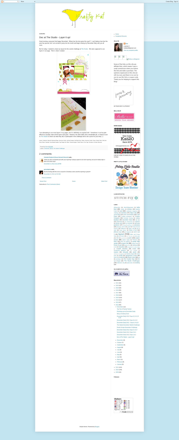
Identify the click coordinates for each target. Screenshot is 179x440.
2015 (117, 297)
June (118, 352)
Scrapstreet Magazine (120, 250)
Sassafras (121, 247)
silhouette (125, 252)
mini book (121, 236)
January (119, 364)
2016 (117, 295)
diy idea (138, 219)
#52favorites (117, 207)
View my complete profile (131, 50)
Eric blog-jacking (128, 221)
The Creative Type (129, 259)
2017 (117, 292)
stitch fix (116, 257)
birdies (122, 209)
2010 (117, 369)
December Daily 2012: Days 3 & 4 (126, 332)
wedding (137, 262)
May (118, 354)
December (120, 307)
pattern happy (126, 239)
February (120, 362)
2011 (117, 367)
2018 (117, 290)
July (118, 349)
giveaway (137, 225)
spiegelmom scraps (131, 255)
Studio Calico (131, 257)
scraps (134, 248)
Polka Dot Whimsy (125, 241)
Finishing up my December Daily (126, 311)
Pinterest (134, 239)
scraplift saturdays (122, 248)
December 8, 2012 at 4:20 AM (52, 174)
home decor (123, 230)
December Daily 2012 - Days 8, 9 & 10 (127, 322)
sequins (116, 252)
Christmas (46, 148)
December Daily (127, 220)
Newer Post (43, 181)
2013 (117, 302)
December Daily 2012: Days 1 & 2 (126, 334)
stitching (122, 257)
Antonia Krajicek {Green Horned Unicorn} (56, 157)
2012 (117, 305)
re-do (115, 247)
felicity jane (119, 223)
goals (129, 226)
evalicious (137, 221)
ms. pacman (130, 236)
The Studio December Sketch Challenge (128, 325)
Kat (127, 43)
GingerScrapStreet (127, 225)
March (119, 359)
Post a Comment (46, 177)
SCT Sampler (133, 250)
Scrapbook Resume (121, 36)
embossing (119, 221)
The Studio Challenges (59, 148)
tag (139, 257)
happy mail (131, 228)
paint (129, 238)
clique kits (133, 213)
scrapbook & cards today (134, 247)
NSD (117, 238)
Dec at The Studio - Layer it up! (125, 337)
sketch (134, 252)
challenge (116, 212)
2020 (117, 285)
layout (51, 148)
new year (137, 236)
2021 (117, 283)
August (119, 347)
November (120, 340)
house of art (133, 230)
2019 (117, 288)
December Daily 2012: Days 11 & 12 (127, 320)
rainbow (135, 245)
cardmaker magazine (131, 211)
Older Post (104, 181)
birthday (129, 209)
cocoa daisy (117, 214)
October (119, 342)
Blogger (97, 426)
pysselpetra (47, 169)
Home (74, 181)
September (120, 345)
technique (118, 259)
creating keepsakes (126, 216)
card (120, 211)
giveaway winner (120, 226)
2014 (117, 300)
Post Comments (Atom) (53, 184)
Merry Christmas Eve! (123, 314)
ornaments (123, 238)
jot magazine (128, 232)
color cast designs (128, 214)
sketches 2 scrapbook (119, 253)
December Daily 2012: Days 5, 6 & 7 (127, 330)
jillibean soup (118, 232)
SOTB (120, 255)
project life (124, 243)
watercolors (130, 262)
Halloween (123, 228)
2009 (117, 372)
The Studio (84, 49)
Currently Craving (128, 218)
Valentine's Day (121, 262)
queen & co (127, 245)
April (118, 357)
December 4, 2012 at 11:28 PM (52, 164)
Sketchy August (130, 253)
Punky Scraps (118, 245)
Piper (115, 241)
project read (135, 243)
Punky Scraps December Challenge (127, 327)
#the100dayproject (128, 207)
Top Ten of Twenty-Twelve (124, 309)
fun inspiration (128, 223)
